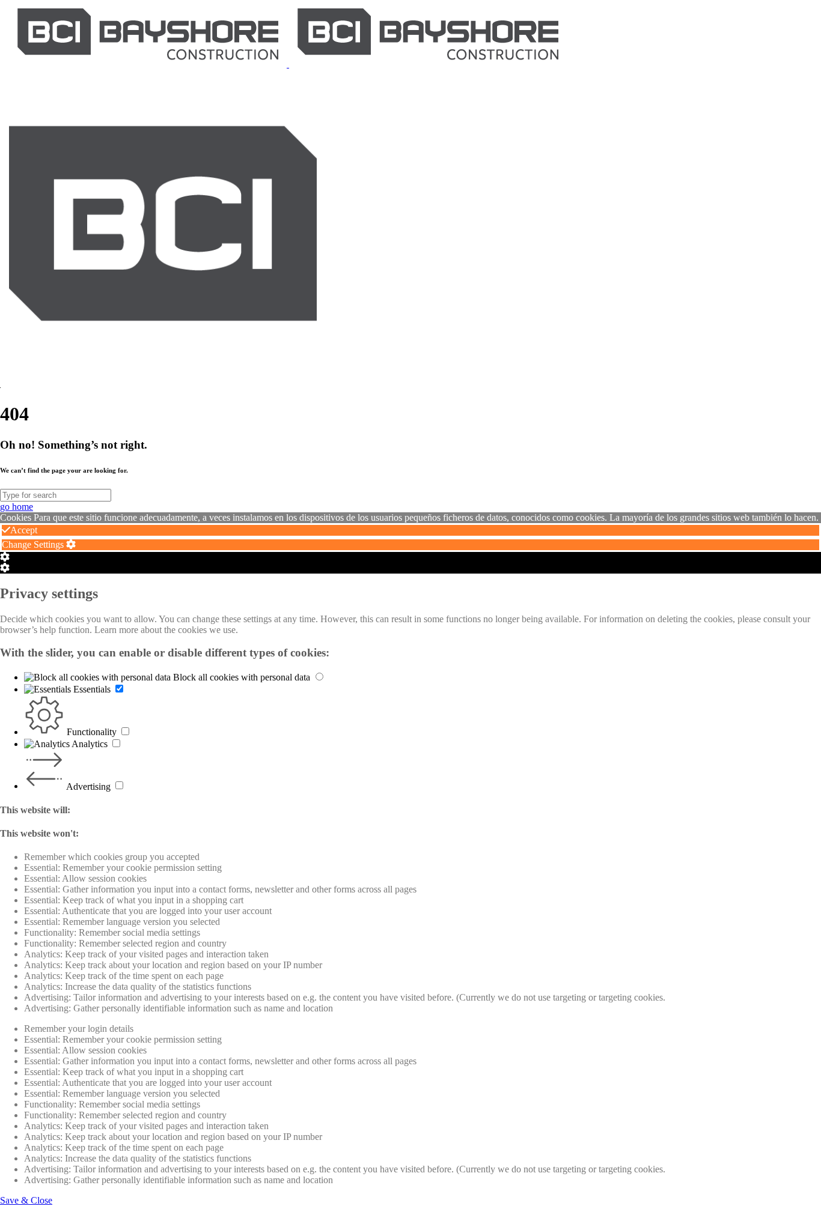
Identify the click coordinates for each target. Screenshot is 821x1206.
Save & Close (26, 1200)
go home (16, 506)
